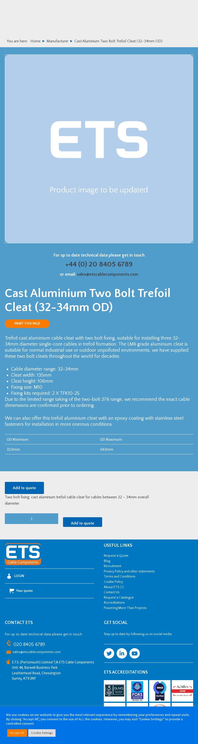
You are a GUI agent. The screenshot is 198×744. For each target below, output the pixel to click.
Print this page (27, 324)
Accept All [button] (17, 733)
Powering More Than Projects (125, 608)
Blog (107, 561)
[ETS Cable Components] (23, 564)
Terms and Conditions (119, 576)
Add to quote (24, 488)
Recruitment (112, 566)
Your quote (24, 591)
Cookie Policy (113, 582)
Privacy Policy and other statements (129, 571)
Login (19, 576)
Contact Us (112, 592)
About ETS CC (114, 587)
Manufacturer (57, 41)
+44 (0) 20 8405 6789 (99, 264)
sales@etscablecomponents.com (107, 274)
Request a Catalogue (119, 598)
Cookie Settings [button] (42, 733)
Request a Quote (116, 556)
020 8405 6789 (29, 644)
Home (35, 41)
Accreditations (114, 603)
